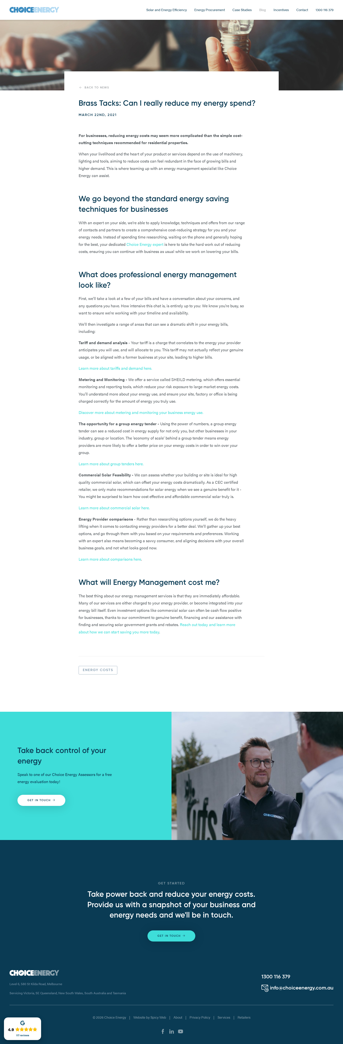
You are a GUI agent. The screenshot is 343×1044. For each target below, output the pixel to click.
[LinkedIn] (171, 1030)
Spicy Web (158, 1017)
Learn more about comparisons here (110, 559)
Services (224, 1017)
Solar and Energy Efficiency (166, 9)
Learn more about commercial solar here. (114, 508)
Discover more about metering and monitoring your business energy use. (141, 412)
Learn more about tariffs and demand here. (115, 368)
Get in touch (39, 800)
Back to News (97, 87)
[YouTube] (180, 1030)
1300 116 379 (324, 9)
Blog (262, 9)
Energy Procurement (209, 9)
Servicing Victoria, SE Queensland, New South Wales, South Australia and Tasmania (68, 993)
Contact (302, 9)
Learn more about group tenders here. (111, 463)
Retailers (244, 1017)
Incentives (281, 9)
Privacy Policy (200, 1017)
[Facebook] (162, 1030)
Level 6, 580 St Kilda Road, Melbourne (36, 984)
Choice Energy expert (144, 244)
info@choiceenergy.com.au (301, 988)
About (177, 1017)
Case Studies (242, 9)
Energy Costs (98, 670)
